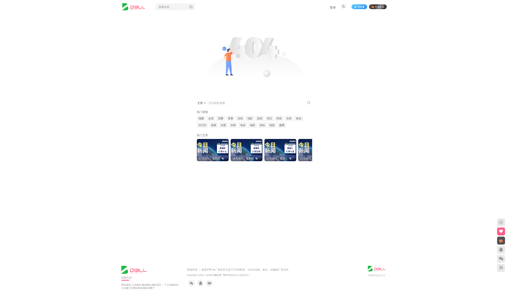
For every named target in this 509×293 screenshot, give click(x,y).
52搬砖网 (216, 275)
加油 (262, 125)
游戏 (259, 118)
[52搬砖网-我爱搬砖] (134, 269)
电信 (242, 125)
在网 (233, 125)
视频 (201, 118)
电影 (250, 118)
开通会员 (379, 6)
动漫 (223, 125)
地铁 (252, 125)
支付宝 (202, 125)
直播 (230, 118)
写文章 (361, 6)
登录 (333, 7)
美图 (213, 125)
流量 (220, 118)
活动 (240, 118)
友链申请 (192, 269)
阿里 (279, 118)
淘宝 (269, 118)
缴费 (281, 125)
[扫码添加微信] (501, 259)
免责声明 (206, 269)
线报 (272, 125)
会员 (211, 118)
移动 (298, 118)
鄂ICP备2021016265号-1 (236, 275)
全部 (288, 118)
